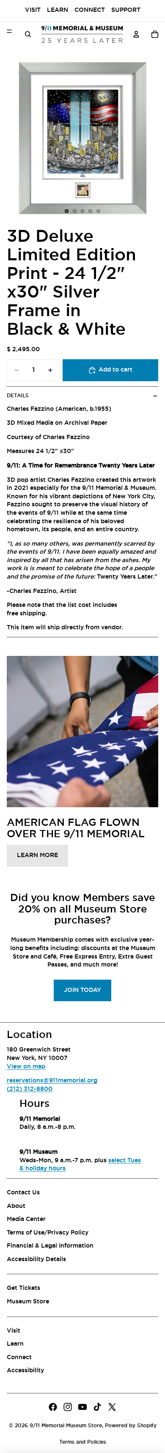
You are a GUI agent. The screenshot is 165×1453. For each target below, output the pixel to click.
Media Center (26, 1219)
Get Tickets (23, 1289)
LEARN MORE (37, 855)
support (125, 10)
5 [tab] (98, 211)
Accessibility (25, 1371)
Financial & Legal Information (50, 1246)
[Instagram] (68, 1407)
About (16, 1206)
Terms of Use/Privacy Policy (47, 1233)
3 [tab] (82, 211)
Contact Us (23, 1193)
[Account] (136, 34)
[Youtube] (82, 1407)
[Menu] (9, 31)
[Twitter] (112, 1407)
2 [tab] (74, 211)
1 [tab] (67, 211)
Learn (57, 10)
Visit (33, 10)
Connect (89, 10)
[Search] (28, 34)
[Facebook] (53, 1407)
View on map (26, 1067)
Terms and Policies (82, 1442)
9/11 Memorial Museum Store (66, 1425)
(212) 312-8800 (29, 1089)
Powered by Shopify (131, 1425)
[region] (82, 138)
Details (18, 395)
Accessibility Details (36, 1259)
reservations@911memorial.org (52, 1081)
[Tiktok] (97, 1407)
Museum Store (28, 1302)
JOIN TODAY (82, 990)
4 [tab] (90, 211)
